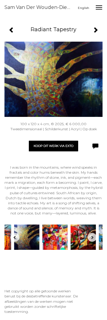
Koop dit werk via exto (53, 146)
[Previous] (14, 237)
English (83, 8)
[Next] (92, 237)
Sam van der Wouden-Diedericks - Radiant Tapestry (41, 7)
